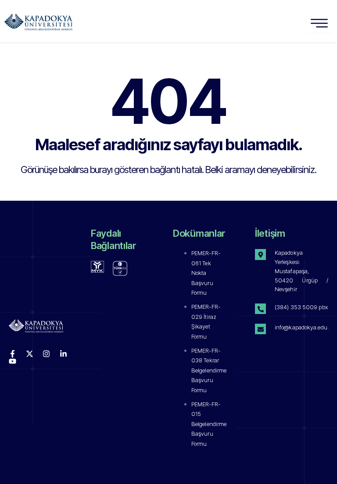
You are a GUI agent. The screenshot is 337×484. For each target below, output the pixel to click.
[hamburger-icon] (319, 23)
